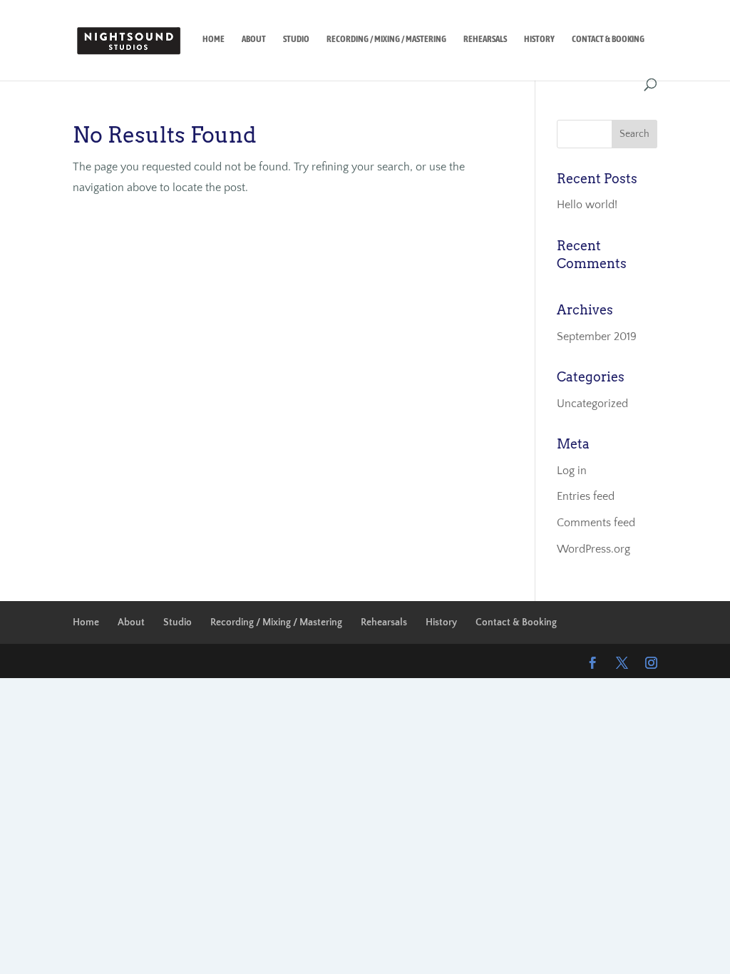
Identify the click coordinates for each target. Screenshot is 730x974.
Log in (572, 470)
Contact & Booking (608, 39)
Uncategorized (592, 403)
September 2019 (597, 336)
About (254, 39)
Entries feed (586, 496)
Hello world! (587, 204)
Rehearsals (485, 39)
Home (213, 39)
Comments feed (596, 522)
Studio (296, 39)
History (539, 39)
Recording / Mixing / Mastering (386, 39)
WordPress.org (593, 549)
